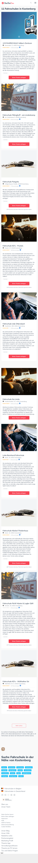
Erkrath (20, 770)
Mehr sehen (19, 725)
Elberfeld (4, 770)
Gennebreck (28, 770)
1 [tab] (19, 36)
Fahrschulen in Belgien (12, 789)
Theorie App (5, 843)
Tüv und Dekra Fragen (9, 851)
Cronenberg (20, 767)
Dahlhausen (29, 767)
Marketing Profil (7, 841)
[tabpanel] (19, 25)
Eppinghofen (12, 770)
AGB (2, 820)
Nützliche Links (6, 836)
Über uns (4, 804)
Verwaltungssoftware (9, 846)
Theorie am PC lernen (9, 848)
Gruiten (12, 773)
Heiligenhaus (13, 776)
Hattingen (4, 776)
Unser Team (5, 807)
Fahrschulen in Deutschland (14, 791)
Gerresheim (5, 773)
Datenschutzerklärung (7, 824)
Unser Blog (5, 831)
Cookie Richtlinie (6, 826)
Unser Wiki (5, 833)
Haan (18, 773)
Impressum (4, 818)
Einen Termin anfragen (19, 77)
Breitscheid (11, 767)
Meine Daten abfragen (7, 816)
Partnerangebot (7, 838)
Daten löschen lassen (7, 814)
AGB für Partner (6, 822)
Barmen (4, 767)
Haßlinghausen (26, 773)
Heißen (21, 776)
